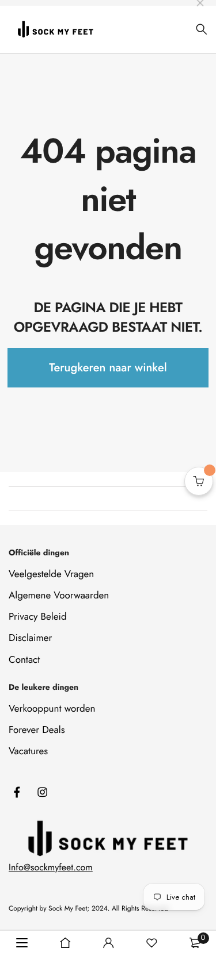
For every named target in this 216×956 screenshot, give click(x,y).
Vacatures (28, 751)
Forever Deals (37, 730)
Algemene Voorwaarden (59, 595)
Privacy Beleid (38, 617)
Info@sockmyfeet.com (51, 867)
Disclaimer (30, 638)
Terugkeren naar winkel (107, 367)
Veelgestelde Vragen (51, 574)
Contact (24, 660)
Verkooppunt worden (52, 709)
